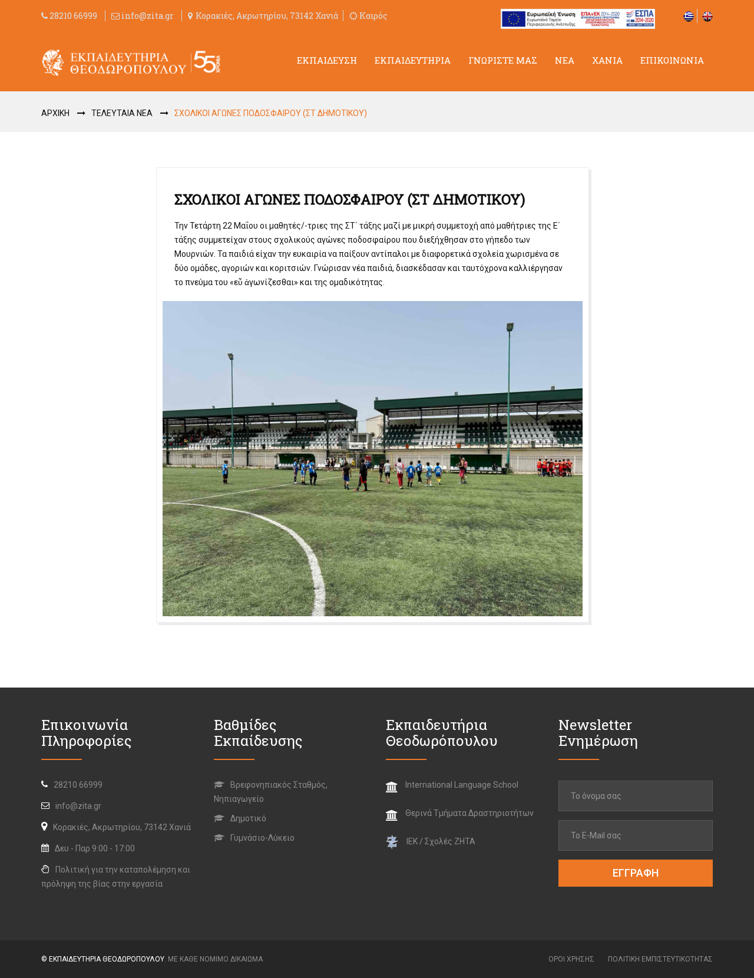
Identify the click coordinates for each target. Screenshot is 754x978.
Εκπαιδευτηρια (413, 60)
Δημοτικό (247, 818)
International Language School (461, 784)
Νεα (564, 60)
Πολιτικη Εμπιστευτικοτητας (660, 959)
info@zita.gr (147, 15)
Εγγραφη (636, 873)
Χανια (607, 60)
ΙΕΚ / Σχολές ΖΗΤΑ (440, 841)
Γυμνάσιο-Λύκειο (262, 837)
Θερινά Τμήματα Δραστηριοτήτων (469, 813)
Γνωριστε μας (502, 60)
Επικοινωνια (672, 60)
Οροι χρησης (571, 959)
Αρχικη (55, 113)
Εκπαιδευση (327, 60)
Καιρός (373, 15)
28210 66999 (72, 15)
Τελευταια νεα (122, 113)
